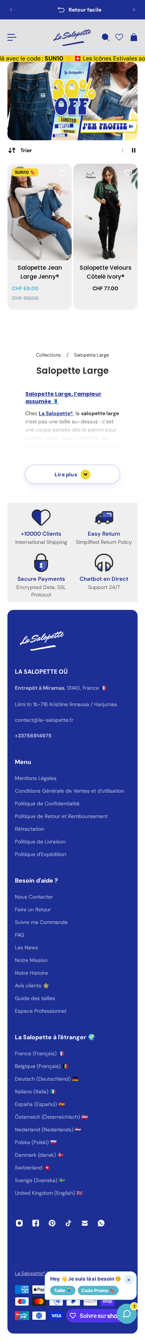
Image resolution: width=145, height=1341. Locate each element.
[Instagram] (19, 1223)
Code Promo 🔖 (98, 1290)
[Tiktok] (68, 1223)
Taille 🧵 (63, 1290)
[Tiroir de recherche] (105, 37)
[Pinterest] (52, 1223)
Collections (49, 355)
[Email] (85, 1223)
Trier (26, 150)
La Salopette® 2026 (37, 1273)
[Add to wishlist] (62, 173)
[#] (72, 101)
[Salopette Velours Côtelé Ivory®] (105, 212)
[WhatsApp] (101, 1223)
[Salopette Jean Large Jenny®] (39, 212)
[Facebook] (36, 1223)
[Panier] (133, 37)
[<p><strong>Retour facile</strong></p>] (72, 9)
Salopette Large (91, 355)
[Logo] (71, 37)
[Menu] (11, 37)
